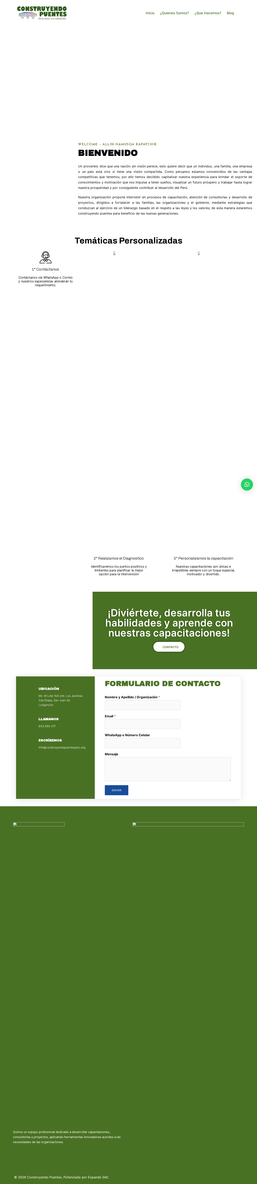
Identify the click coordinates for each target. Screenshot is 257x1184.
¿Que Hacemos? (208, 13)
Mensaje (111, 754)
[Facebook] (17, 1152)
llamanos (49, 719)
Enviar (116, 790)
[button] (10, 75)
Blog (230, 13)
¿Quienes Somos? (174, 13)
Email (110, 716)
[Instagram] (25, 1152)
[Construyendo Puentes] (42, 13)
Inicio (150, 13)
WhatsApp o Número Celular (127, 735)
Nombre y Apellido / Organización (132, 697)
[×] (247, 484)
